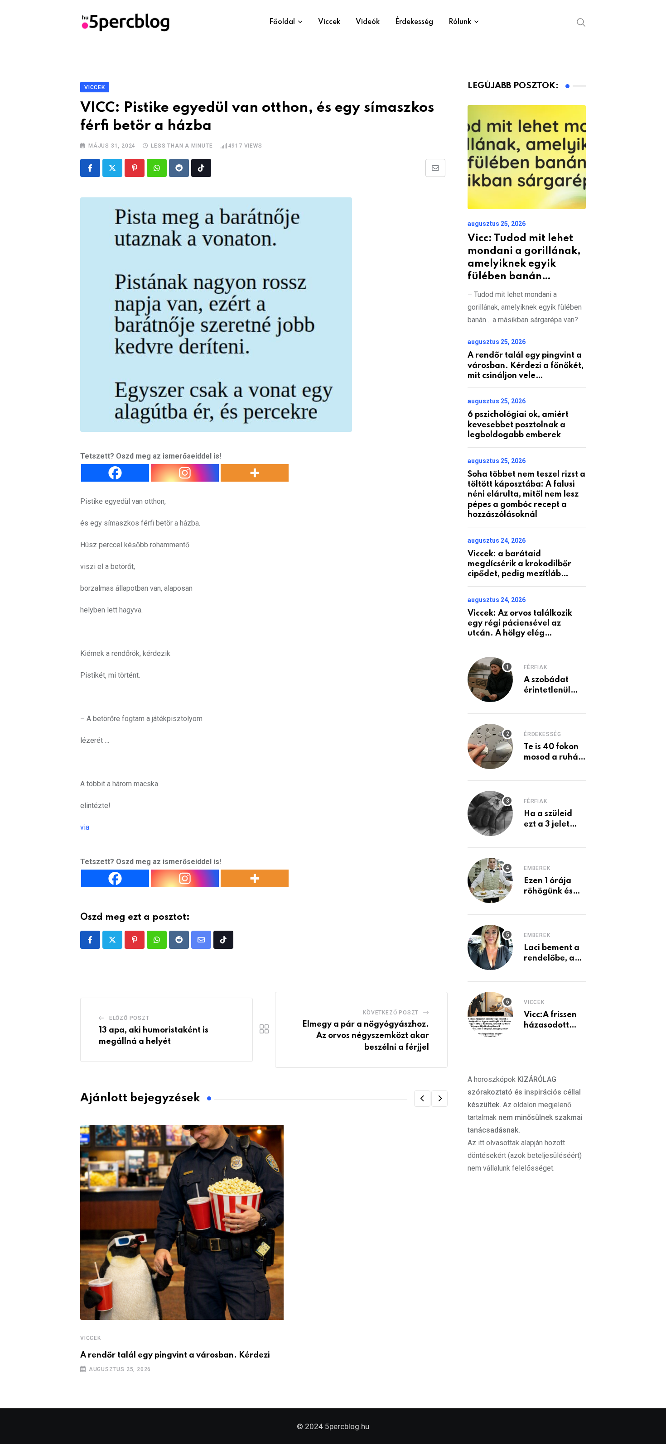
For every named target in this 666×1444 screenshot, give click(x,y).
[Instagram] (185, 473)
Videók (368, 22)
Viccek (329, 22)
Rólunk (460, 22)
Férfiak (535, 667)
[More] (255, 473)
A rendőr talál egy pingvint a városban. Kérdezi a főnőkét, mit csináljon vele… (526, 365)
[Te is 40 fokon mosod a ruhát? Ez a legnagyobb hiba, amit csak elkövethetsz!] (490, 746)
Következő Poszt (391, 1012)
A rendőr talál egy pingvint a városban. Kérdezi (175, 1355)
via (84, 827)
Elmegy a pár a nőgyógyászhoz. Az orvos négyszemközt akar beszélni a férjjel (365, 1036)
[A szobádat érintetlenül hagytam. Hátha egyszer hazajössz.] (490, 679)
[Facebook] (115, 473)
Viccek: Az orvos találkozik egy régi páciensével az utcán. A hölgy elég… (520, 623)
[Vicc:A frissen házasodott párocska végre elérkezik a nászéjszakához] (490, 1014)
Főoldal (282, 22)
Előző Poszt (129, 1018)
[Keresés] (581, 21)
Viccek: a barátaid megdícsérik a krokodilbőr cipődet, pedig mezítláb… (519, 564)
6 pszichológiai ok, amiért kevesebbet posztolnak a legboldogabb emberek (518, 425)
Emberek (537, 868)
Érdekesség (414, 22)
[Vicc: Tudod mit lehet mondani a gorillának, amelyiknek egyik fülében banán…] (527, 157)
